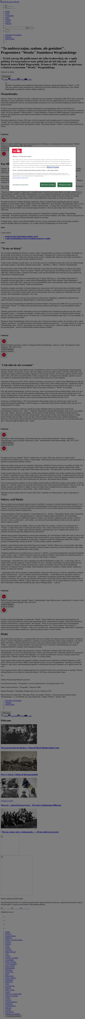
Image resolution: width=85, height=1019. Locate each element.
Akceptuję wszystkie (65, 184)
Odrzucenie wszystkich (48, 184)
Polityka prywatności (53, 167)
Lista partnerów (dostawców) (20, 177)
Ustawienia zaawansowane (20, 184)
